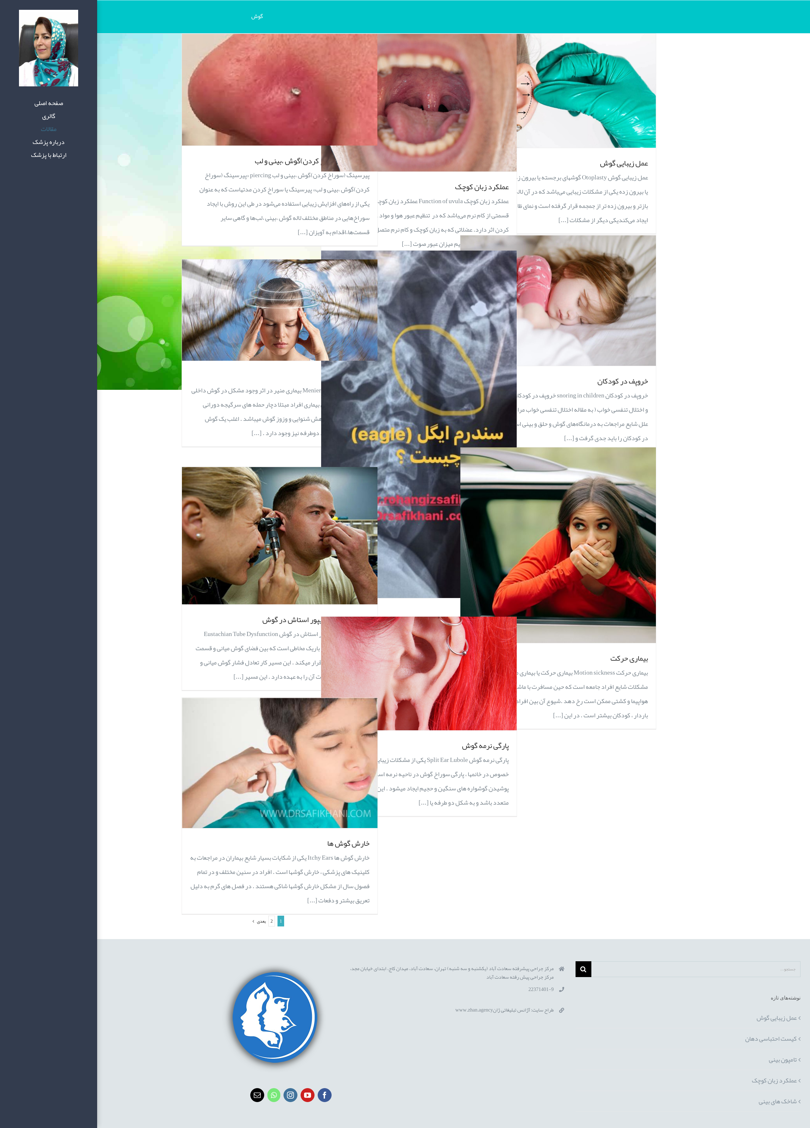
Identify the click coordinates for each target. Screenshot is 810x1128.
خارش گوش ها (348, 843)
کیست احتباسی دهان (771, 1038)
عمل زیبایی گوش (624, 163)
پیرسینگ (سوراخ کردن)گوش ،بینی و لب (312, 160)
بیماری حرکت (629, 658)
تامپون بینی (783, 1059)
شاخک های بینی (778, 1101)
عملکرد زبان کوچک (482, 186)
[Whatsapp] (273, 1095)
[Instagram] (290, 1095)
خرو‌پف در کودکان (622, 381)
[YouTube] (308, 1095)
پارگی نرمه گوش (485, 745)
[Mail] (257, 1095)
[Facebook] (325, 1095)
